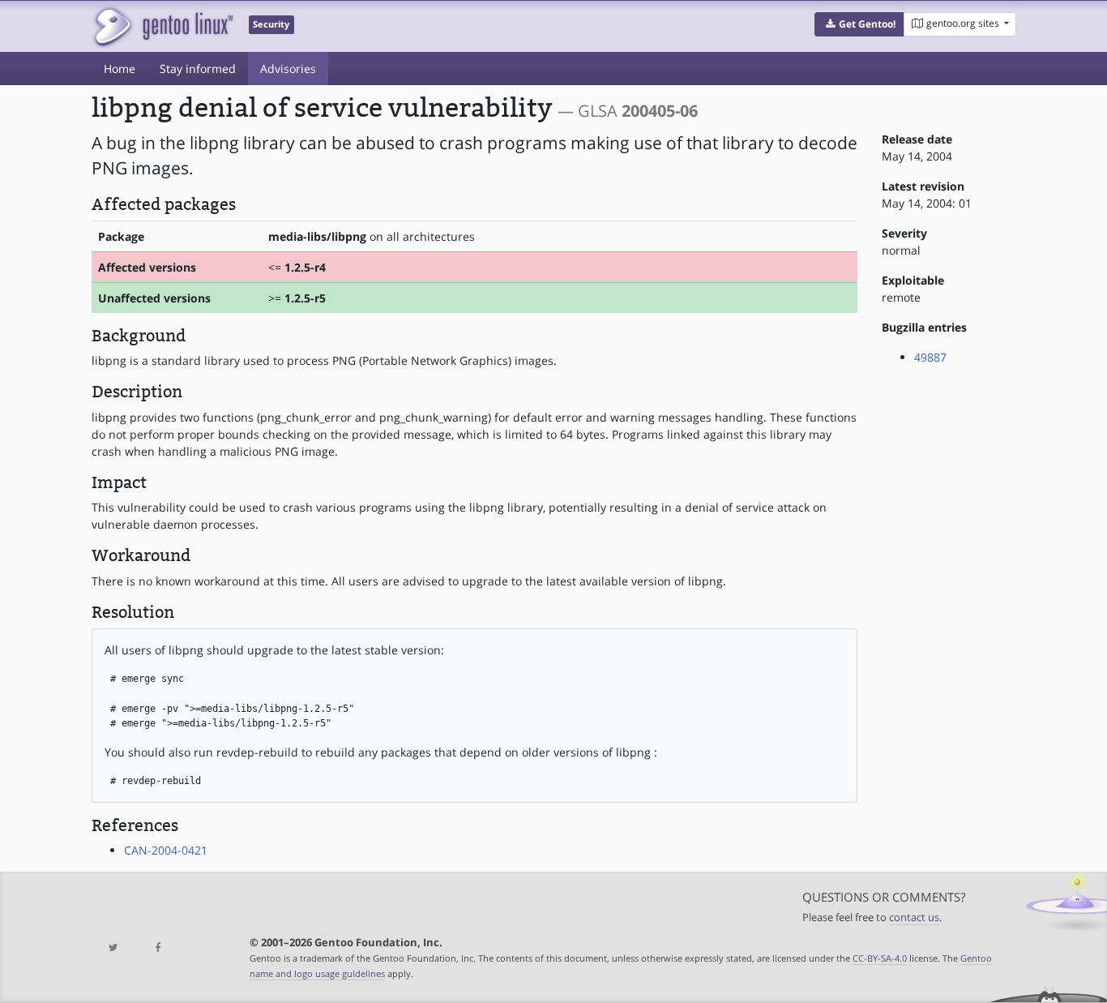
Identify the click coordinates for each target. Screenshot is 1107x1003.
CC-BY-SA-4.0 (880, 958)
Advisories (288, 68)
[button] (859, 24)
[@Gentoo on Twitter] (113, 948)
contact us (914, 917)
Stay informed (198, 68)
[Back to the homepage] (162, 26)
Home (119, 68)
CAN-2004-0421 (165, 850)
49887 (930, 357)
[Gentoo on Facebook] (157, 948)
